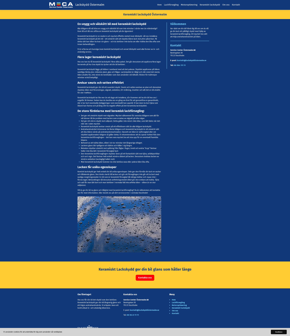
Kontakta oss (145, 277)
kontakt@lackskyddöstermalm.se (191, 60)
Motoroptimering (189, 4)
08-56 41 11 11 (133, 315)
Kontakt (236, 4)
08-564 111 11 (180, 65)
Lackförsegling (171, 4)
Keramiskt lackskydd (210, 4)
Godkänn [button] (278, 332)
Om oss (226, 4)
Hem (159, 4)
